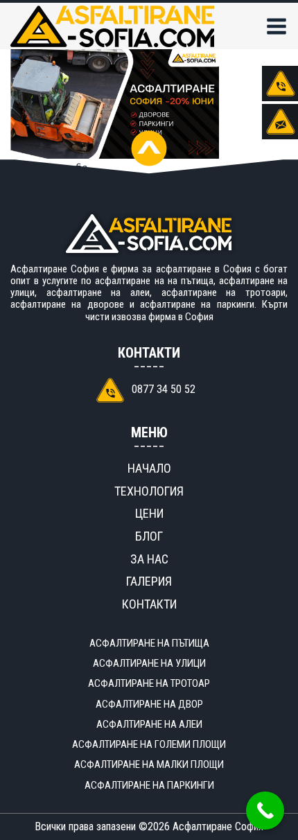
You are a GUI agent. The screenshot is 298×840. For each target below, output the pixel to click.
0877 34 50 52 (163, 389)
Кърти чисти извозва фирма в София (186, 310)
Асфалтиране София (218, 826)
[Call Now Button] (265, 810)
